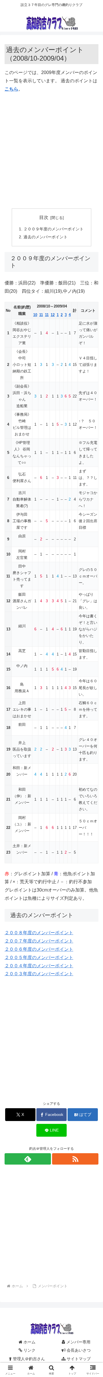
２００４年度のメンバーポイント (39, 965)
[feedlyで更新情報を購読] (28, 1159)
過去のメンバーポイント (45, 237)
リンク (28, 1350)
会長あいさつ (78, 1350)
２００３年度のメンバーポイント (39, 973)
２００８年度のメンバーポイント (39, 932)
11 (41, 315)
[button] (92, 945)
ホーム (28, 1342)
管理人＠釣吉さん (28, 1358)
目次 (43, 217)
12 (53, 315)
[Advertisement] (51, 151)
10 (35, 315)
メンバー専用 (77, 1342)
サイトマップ (78, 1358)
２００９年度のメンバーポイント (53, 229)
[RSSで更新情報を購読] (75, 1159)
